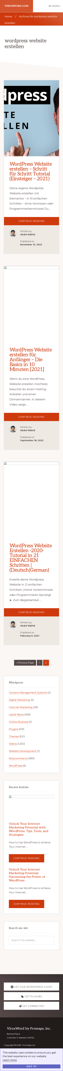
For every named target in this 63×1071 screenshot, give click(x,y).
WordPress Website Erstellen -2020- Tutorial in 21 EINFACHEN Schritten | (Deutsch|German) (30, 558)
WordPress (15, 765)
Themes (14, 736)
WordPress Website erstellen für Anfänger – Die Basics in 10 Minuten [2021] (30, 359)
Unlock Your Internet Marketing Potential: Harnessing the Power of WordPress (27, 875)
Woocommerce (18, 758)
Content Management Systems (28, 692)
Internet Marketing (21, 707)
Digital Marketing (19, 700)
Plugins (13, 729)
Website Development (23, 751)
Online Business (18, 721)
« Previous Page (25, 662)
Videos (13, 743)
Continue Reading (39, 222)
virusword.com (16, 6)
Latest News (16, 714)
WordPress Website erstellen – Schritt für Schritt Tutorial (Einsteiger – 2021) (30, 171)
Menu (56, 6)
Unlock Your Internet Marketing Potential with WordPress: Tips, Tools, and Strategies (28, 829)
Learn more (10, 1060)
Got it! (31, 1066)
